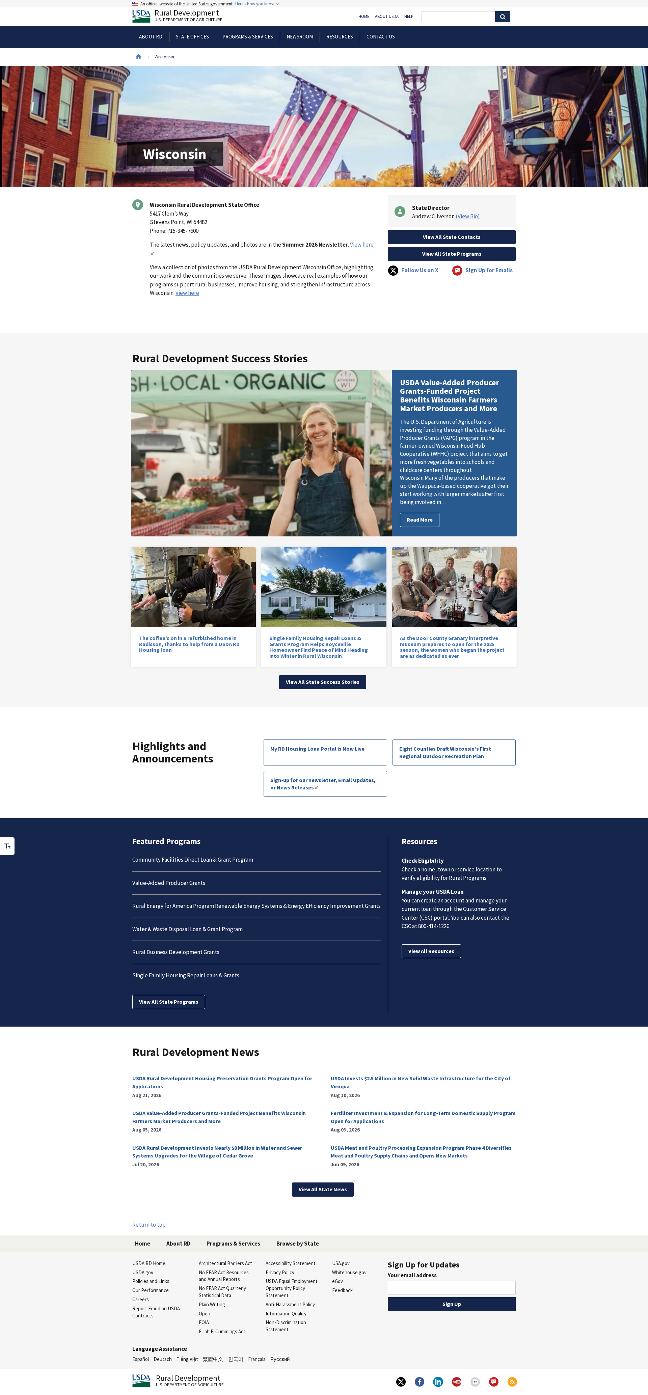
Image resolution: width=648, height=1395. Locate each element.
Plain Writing (212, 1304)
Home (363, 17)
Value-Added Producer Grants (168, 883)
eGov (337, 1281)
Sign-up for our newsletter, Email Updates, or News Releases (323, 784)
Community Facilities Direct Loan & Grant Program (192, 859)
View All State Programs (452, 253)
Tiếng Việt (187, 1359)
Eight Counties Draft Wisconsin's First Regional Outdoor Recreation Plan (445, 752)
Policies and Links (150, 1281)
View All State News (323, 1189)
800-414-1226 (433, 926)
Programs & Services (233, 1243)
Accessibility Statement (291, 1263)
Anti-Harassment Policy (290, 1304)
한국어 (235, 1359)
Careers (140, 1299)
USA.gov (341, 1263)
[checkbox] (7, 846)
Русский (280, 1359)
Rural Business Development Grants (175, 952)
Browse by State (297, 1243)
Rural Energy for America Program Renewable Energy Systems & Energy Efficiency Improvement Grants (256, 906)
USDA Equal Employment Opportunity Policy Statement (292, 1288)
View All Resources (431, 951)
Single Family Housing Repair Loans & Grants (185, 975)
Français (257, 1359)
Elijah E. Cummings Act (222, 1331)
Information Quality (286, 1313)
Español (140, 1359)
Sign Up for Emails (489, 270)
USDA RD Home (148, 1263)
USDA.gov (142, 1272)
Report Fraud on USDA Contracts (156, 1312)
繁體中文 (213, 1359)
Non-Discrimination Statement (286, 1326)
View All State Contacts (452, 236)
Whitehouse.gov (349, 1272)
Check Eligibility (423, 860)
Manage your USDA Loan (433, 891)
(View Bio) (468, 216)
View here (187, 293)
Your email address (412, 1275)
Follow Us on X (419, 270)
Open (204, 1313)
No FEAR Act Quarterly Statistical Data (222, 1292)
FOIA (204, 1322)
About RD (178, 1243)
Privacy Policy (280, 1272)
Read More (420, 519)
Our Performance (150, 1290)
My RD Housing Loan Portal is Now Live (317, 748)
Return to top (149, 1224)
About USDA (387, 17)
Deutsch (163, 1359)
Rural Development (188, 16)
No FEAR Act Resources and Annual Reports (224, 1276)
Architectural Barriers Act (225, 1263)
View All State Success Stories (322, 681)
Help (408, 17)
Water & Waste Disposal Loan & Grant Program (187, 929)
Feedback (342, 1290)
